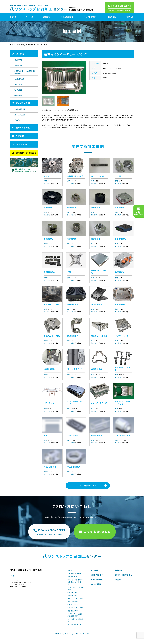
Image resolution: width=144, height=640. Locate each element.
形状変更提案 (20, 109)
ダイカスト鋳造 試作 (74, 624)
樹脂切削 (18, 65)
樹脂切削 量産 (72, 595)
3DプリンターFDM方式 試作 (75, 588)
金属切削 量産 (72, 592)
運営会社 (130, 17)
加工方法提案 (20, 114)
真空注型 (18, 84)
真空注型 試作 (72, 611)
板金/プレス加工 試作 (75, 608)
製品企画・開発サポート (75, 574)
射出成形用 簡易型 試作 (75, 620)
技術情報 (20, 136)
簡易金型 (18, 90)
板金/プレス (19, 79)
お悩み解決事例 (67, 17)
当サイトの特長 (90, 17)
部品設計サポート (73, 577)
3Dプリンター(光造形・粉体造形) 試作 (75, 615)
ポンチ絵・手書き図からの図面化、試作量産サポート (75, 582)
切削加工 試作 (72, 605)
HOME (13, 17)
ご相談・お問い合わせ (97, 531)
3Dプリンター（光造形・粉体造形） (24, 72)
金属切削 (18, 60)
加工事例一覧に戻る (88, 485)
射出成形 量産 (72, 602)
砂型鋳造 (18, 95)
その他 (17, 120)
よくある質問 (111, 17)
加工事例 (47, 17)
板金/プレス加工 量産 (75, 599)
